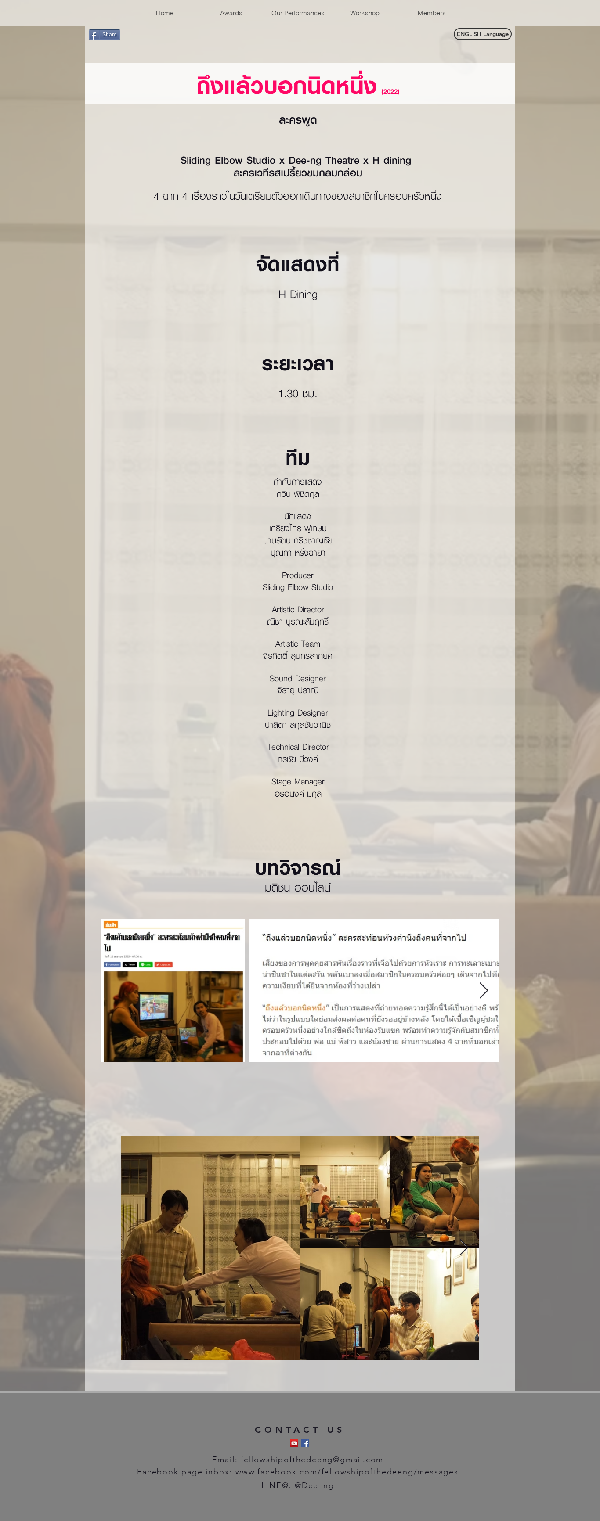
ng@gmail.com (353, 1459)
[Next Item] (484, 991)
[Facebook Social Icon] (305, 1443)
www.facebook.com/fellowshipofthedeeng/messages (347, 1472)
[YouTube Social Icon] (294, 1443)
